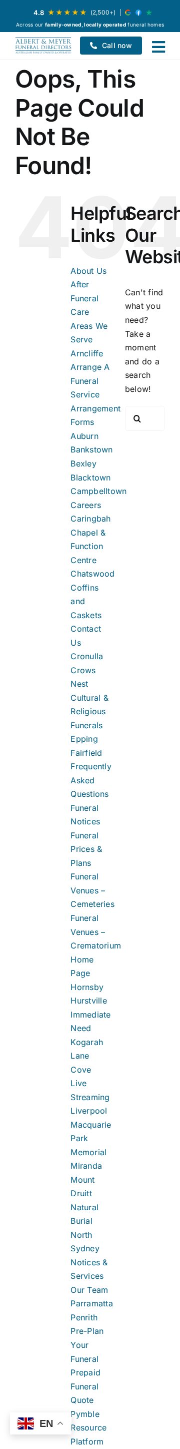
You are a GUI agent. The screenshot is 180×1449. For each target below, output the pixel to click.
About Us (88, 271)
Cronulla (86, 656)
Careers (85, 505)
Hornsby (87, 987)
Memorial (88, 1152)
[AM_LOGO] (43, 45)
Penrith (84, 1317)
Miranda (86, 1166)
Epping (84, 739)
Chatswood (92, 574)
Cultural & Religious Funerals (89, 711)
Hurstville (88, 1001)
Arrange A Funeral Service (90, 380)
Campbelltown (98, 491)
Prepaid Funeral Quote (85, 1386)
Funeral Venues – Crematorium (95, 931)
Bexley (83, 463)
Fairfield (86, 753)
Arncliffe (86, 353)
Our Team (89, 1290)
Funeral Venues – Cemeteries (92, 890)
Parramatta (91, 1303)
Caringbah (90, 519)
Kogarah (86, 1042)
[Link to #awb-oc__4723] (158, 47)
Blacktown (90, 477)
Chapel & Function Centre (88, 546)
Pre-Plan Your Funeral (87, 1344)
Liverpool (88, 1111)
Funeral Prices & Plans (86, 849)
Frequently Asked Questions (90, 780)
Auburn (84, 436)
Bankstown (91, 449)
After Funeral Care (84, 298)
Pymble (84, 1414)
